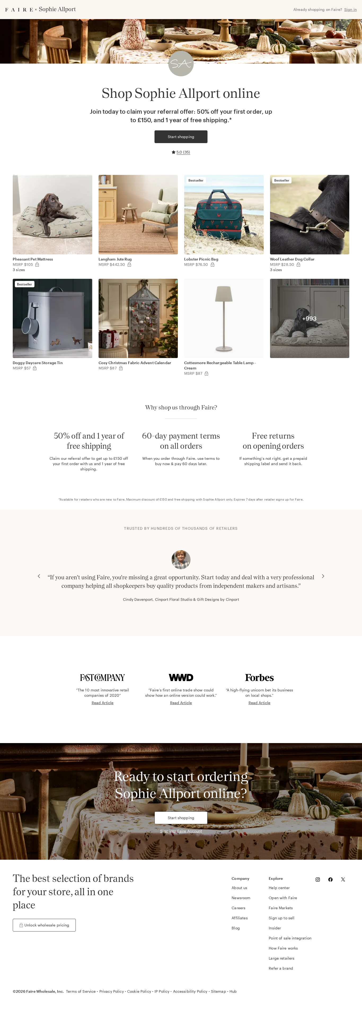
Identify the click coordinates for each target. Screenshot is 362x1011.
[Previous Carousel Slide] (39, 576)
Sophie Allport (214, 499)
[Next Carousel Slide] (323, 576)
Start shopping (181, 136)
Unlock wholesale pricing (46, 925)
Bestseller (196, 180)
